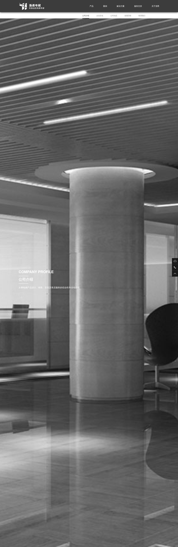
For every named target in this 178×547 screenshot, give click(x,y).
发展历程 (127, 15)
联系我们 (142, 15)
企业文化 (99, 15)
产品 (91, 6)
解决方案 (120, 6)
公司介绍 (85, 15)
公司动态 (113, 15)
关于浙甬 (155, 6)
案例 (105, 6)
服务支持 (138, 6)
